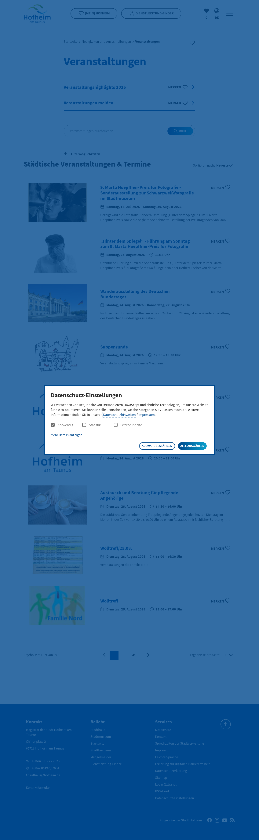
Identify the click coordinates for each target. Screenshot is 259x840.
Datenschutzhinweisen (119, 415)
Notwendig (65, 425)
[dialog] (129, 420)
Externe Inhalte (131, 425)
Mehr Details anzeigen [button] (66, 435)
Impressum (146, 415)
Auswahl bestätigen (157, 446)
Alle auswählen (192, 446)
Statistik (95, 425)
